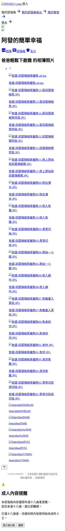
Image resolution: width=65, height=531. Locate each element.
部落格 (21, 51)
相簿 (9, 51)
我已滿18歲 (9, 525)
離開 (20, 525)
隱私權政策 (26, 477)
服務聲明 (40, 477)
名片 (33, 51)
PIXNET (20, 474)
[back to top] (4, 467)
